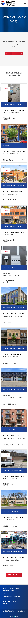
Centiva (16, 616)
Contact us (18, 53)
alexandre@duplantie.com (13, 596)
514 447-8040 (9, 595)
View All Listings (14, 575)
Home (8, 53)
